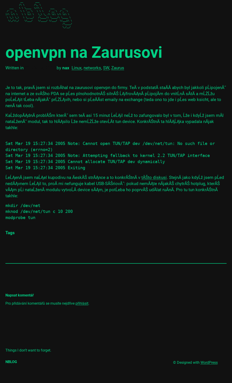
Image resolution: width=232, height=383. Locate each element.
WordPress (209, 362)
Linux (77, 67)
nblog (11, 362)
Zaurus (117, 67)
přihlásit (81, 303)
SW (106, 67)
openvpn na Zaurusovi (83, 52)
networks (92, 67)
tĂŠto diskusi (154, 177)
